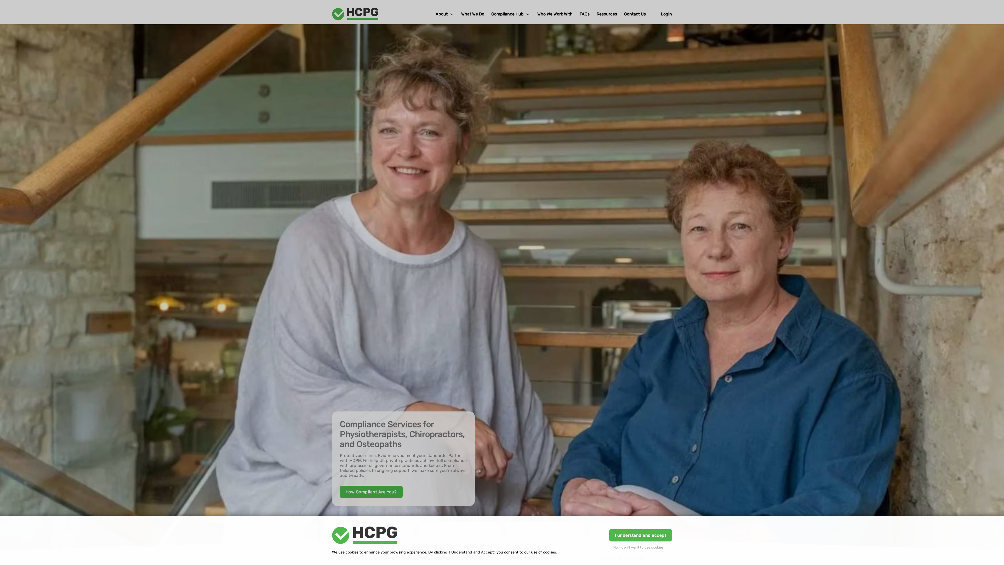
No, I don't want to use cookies (638, 547)
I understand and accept (640, 535)
